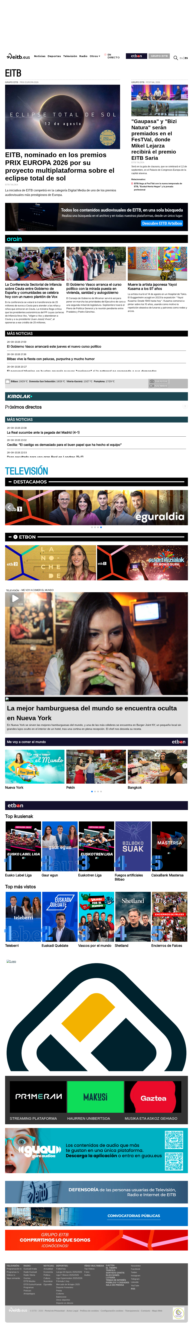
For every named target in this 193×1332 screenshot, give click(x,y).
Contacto (145, 1311)
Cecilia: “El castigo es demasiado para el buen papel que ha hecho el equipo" (64, 445)
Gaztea (27, 1278)
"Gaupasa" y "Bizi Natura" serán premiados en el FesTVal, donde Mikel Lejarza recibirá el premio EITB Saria (154, 139)
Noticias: (49, 1266)
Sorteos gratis (115, 1273)
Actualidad (48, 1269)
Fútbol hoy (61, 1269)
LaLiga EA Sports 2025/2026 (69, 1272)
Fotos (87, 1272)
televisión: (13, 1266)
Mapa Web (157, 1311)
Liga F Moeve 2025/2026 (67, 1275)
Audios (87, 1275)
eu (181, 58)
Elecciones (112, 1275)
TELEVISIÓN (26, 471)
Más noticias (20, 333)
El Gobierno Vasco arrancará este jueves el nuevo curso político (54, 346)
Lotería (110, 1277)
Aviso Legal (72, 1311)
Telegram (135, 1279)
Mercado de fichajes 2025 (68, 1284)
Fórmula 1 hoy (62, 1281)
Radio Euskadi (30, 1272)
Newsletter (136, 1266)
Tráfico (110, 1270)
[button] (92, 527)
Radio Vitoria (29, 1275)
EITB (13, 73)
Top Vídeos (89, 1269)
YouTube (135, 1285)
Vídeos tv (11, 1275)
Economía (48, 1272)
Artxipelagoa (29, 1293)
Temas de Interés (116, 1280)
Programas (29, 1287)
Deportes (54, 56)
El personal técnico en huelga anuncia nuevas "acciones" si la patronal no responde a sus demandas (82, 371)
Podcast (27, 1290)
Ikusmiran (48, 1281)
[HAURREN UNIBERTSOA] (95, 1096)
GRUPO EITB (159, 55)
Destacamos (30, 482)
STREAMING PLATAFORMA (33, 1118)
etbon (27, 537)
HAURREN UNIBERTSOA (88, 1118)
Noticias (39, 56)
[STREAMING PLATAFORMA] (38, 1096)
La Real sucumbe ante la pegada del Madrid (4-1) (43, 432)
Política (47, 1275)
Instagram (135, 1275)
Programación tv (14, 1269)
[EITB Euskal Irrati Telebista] (18, 56)
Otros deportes (63, 1300)
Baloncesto (61, 1297)
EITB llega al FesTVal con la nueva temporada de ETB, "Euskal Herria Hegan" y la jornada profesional (158, 186)
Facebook (135, 1269)
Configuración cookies (112, 1311)
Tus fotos (161, 381)
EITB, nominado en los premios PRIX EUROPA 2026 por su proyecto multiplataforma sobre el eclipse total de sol (59, 166)
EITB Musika (29, 1281)
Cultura (47, 1278)
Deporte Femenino (64, 1287)
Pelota (59, 1290)
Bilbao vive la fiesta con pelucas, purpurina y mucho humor (51, 359)
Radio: (27, 1266)
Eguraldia (48, 1284)
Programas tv (13, 1272)
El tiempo (111, 1268)
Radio (83, 56)
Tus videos (161, 386)
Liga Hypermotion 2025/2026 (69, 1278)
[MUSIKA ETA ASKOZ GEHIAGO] (153, 1096)
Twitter (134, 1272)
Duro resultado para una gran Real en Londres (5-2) (45, 457)
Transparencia (132, 1311)
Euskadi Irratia (30, 1269)
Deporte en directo (64, 1303)
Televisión (70, 56)
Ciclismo (60, 1293)
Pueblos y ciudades (117, 1282)
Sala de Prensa (115, 1285)
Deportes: (62, 1266)
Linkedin (135, 1282)
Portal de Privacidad (55, 1311)
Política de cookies (89, 1311)
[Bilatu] (176, 58)
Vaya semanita (13, 1278)
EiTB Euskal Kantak (33, 1284)
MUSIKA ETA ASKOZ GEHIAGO (151, 1118)
